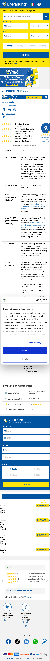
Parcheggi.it (26, 658)
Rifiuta (25, 359)
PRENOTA (41, 505)
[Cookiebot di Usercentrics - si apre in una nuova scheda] (36, 300)
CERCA (26, 55)
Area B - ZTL (35, 197)
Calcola (26, 484)
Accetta (25, 350)
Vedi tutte (28, 597)
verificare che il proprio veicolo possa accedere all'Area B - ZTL (33, 206)
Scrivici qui (26, 624)
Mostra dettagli (35, 342)
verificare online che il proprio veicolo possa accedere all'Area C (33, 225)
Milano (25, 91)
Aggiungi (8, 620)
